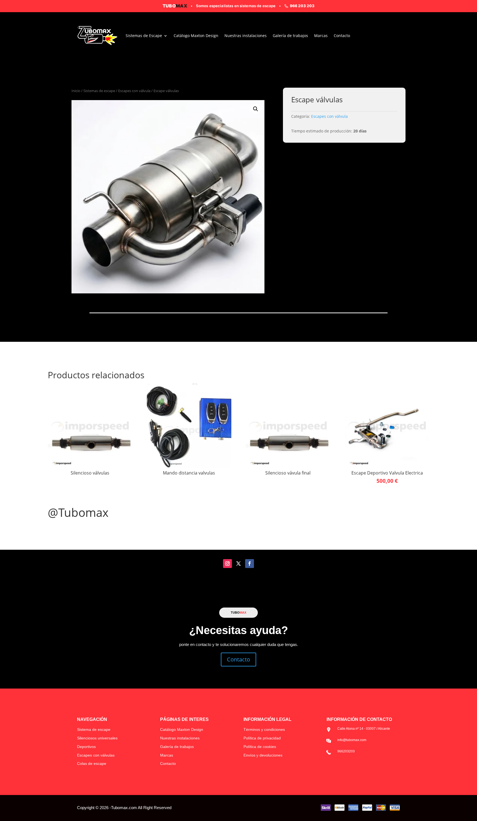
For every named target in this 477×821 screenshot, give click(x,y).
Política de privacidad (262, 738)
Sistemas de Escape (144, 35)
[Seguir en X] (238, 563)
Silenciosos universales (97, 738)
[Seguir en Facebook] (249, 563)
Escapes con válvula (134, 90)
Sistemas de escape (99, 90)
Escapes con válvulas (96, 755)
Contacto (342, 35)
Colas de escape (91, 763)
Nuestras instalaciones (245, 35)
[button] (256, 109)
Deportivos (86, 746)
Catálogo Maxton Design (196, 35)
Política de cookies (259, 746)
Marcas (321, 35)
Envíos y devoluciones (262, 755)
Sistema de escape (93, 729)
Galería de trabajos (290, 35)
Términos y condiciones (264, 729)
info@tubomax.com (351, 740)
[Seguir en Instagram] (227, 563)
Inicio (75, 90)
